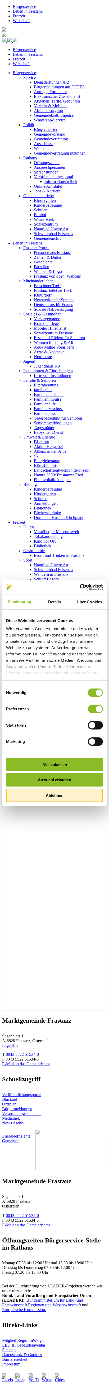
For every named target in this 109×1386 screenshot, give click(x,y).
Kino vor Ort (45, 541)
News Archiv (13, 1123)
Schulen (40, 210)
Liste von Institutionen (52, 375)
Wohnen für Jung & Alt (53, 342)
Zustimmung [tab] (19, 601)
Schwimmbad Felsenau (53, 233)
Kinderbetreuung (48, 205)
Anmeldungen (46, 503)
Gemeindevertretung (51, 139)
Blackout (41, 442)
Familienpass (45, 413)
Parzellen (41, 266)
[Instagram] (20, 1378)
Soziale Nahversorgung (53, 309)
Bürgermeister (45, 129)
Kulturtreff (43, 295)
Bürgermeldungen (17, 1109)
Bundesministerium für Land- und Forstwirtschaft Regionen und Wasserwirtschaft (42, 1302)
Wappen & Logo (48, 271)
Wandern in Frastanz (51, 574)
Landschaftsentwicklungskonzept (61, 470)
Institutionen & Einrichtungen (48, 371)
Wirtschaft (21, 20)
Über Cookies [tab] (89, 601)
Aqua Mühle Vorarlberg (54, 347)
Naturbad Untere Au (51, 229)
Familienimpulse (47, 399)
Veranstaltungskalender (21, 1113)
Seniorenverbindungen (53, 423)
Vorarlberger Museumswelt (56, 531)
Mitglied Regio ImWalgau (24, 1340)
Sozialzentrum (46, 224)
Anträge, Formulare (50, 91)
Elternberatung (46, 385)
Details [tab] (54, 601)
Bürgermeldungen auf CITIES (59, 87)
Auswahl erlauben (54, 780)
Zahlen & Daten (47, 257)
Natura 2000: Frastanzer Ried (58, 475)
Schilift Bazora (46, 579)
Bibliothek (42, 508)
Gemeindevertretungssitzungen (59, 153)
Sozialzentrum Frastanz (53, 333)
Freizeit (19, 16)
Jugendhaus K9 (47, 366)
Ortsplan (9, 1104)
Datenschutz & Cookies (22, 1354)
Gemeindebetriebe (38, 195)
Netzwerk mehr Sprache (54, 300)
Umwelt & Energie (39, 437)
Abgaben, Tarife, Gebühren (57, 101)
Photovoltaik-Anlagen (52, 479)
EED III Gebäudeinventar (23, 1345)
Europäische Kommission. (24, 1309)
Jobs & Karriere (47, 191)
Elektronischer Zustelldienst (57, 96)
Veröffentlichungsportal (53, 177)
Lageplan (10, 1045)
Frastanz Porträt (36, 248)
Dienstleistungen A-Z (52, 82)
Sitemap (9, 1350)
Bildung (30, 484)
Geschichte (43, 262)
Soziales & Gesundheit (42, 314)
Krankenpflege (46, 323)
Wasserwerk (44, 219)
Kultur (28, 527)
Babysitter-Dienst (48, 432)
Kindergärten (45, 200)
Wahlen (40, 148)
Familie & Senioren (39, 380)
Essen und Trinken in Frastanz (59, 555)
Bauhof (40, 214)
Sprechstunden (46, 172)
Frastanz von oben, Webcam (57, 276)
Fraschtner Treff (47, 285)
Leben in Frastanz (28, 11)
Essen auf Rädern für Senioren (59, 337)
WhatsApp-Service (50, 120)
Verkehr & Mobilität (50, 106)
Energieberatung (47, 460)
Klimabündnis (45, 465)
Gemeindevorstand (49, 134)
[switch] (95, 709)
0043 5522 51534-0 (22, 1054)
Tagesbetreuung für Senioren (58, 418)
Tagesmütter (44, 427)
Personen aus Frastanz (52, 252)
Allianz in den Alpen (51, 451)
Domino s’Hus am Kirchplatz (58, 517)
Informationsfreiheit (60, 181)
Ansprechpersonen (49, 167)
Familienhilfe (45, 404)
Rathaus (30, 158)
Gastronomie (34, 550)
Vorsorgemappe (47, 319)
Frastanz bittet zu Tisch (53, 290)
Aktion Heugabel (48, 446)
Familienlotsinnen (48, 394)
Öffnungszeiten (47, 162)
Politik (28, 125)
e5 (36, 456)
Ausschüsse (43, 143)
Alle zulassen (54, 764)
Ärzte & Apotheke (49, 352)
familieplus (43, 390)
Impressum (11, 1364)
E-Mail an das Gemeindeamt (26, 1064)
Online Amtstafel (48, 186)
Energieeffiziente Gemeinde (16, 1138)
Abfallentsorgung (48, 110)
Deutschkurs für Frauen (53, 304)
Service (29, 77)
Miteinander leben (38, 281)
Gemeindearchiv (47, 238)
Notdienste (43, 356)
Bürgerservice (24, 6)
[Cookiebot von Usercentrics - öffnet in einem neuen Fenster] (80, 587)
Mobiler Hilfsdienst (50, 328)
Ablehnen (54, 795)
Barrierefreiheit (14, 1359)
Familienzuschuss (48, 408)
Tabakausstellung (48, 536)
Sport (27, 560)
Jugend (29, 361)
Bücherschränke (47, 513)
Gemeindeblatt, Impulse (54, 115)
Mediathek (11, 1118)
